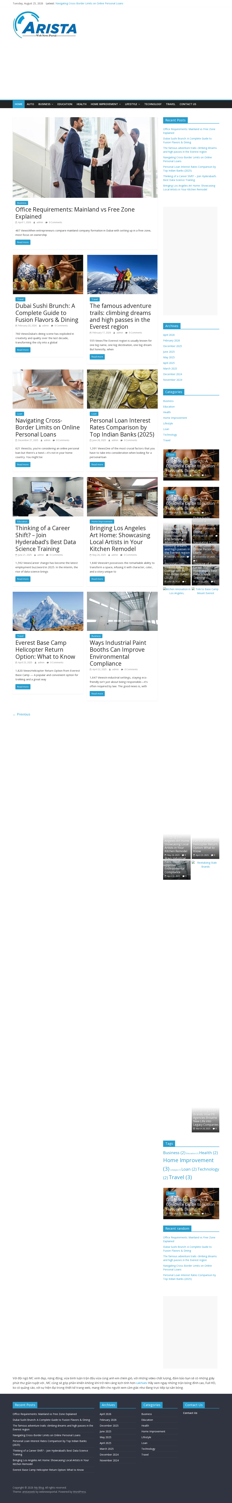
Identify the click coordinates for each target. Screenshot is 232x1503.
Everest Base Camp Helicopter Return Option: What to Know (45, 649)
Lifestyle (131, 104)
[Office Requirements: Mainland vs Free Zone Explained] (85, 119)
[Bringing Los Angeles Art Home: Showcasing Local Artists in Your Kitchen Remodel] (122, 479)
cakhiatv (141, 1383)
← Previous (21, 714)
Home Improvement (104, 104)
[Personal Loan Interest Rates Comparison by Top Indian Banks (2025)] (122, 372)
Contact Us (188, 104)
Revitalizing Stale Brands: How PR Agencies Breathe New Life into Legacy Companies (206, 1118)
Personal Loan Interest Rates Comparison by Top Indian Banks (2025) (122, 427)
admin (40, 222)
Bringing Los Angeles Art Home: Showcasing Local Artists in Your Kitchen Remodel (120, 538)
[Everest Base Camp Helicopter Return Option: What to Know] (48, 594)
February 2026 (171, 340)
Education (64, 104)
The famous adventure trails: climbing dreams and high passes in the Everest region (104, 3)
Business (44, 104)
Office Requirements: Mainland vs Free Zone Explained (75, 212)
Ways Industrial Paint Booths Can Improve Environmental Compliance (118, 653)
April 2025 (169, 363)
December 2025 (172, 346)
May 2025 (169, 357)
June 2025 (169, 351)
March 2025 (170, 368)
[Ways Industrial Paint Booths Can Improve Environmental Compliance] (122, 594)
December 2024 (172, 374)
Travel (170, 104)
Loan (19, 413)
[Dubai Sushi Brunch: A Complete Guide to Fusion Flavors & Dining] (48, 257)
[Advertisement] (116, 72)
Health (81, 104)
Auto (30, 104)
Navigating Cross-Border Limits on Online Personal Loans (47, 427)
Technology (152, 104)
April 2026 (169, 335)
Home (18, 104)
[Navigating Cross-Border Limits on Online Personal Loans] (48, 372)
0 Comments (55, 222)
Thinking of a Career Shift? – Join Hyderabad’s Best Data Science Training (45, 538)
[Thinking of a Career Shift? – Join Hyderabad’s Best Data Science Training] (48, 479)
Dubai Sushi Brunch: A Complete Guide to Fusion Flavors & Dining (46, 312)
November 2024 (172, 379)
